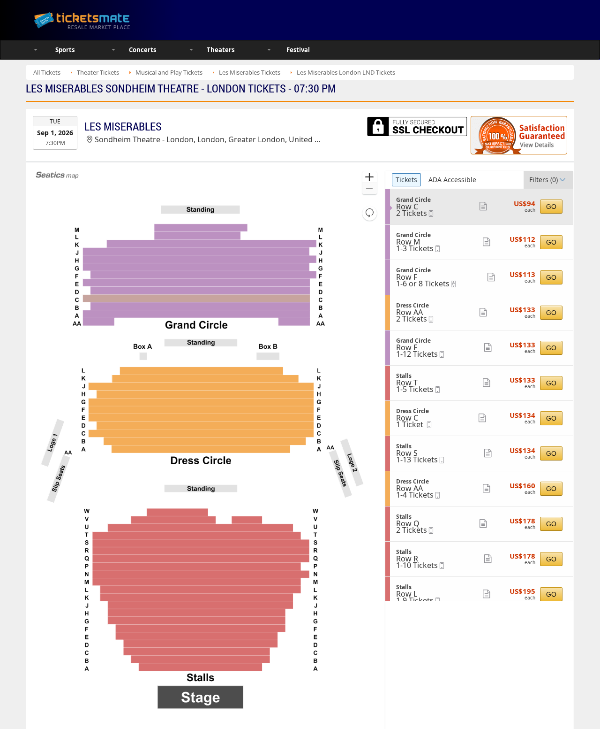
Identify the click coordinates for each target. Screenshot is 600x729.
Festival (298, 50)
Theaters (220, 50)
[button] (369, 177)
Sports (65, 50)
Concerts (142, 50)
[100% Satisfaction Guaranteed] (519, 135)
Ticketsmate (126, 20)
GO (551, 206)
